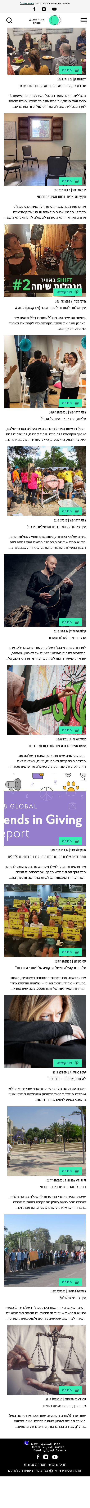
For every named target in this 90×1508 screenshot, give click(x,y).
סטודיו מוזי (63, 1470)
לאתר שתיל (27, 3)
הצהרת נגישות (35, 1464)
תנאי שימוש (57, 1464)
